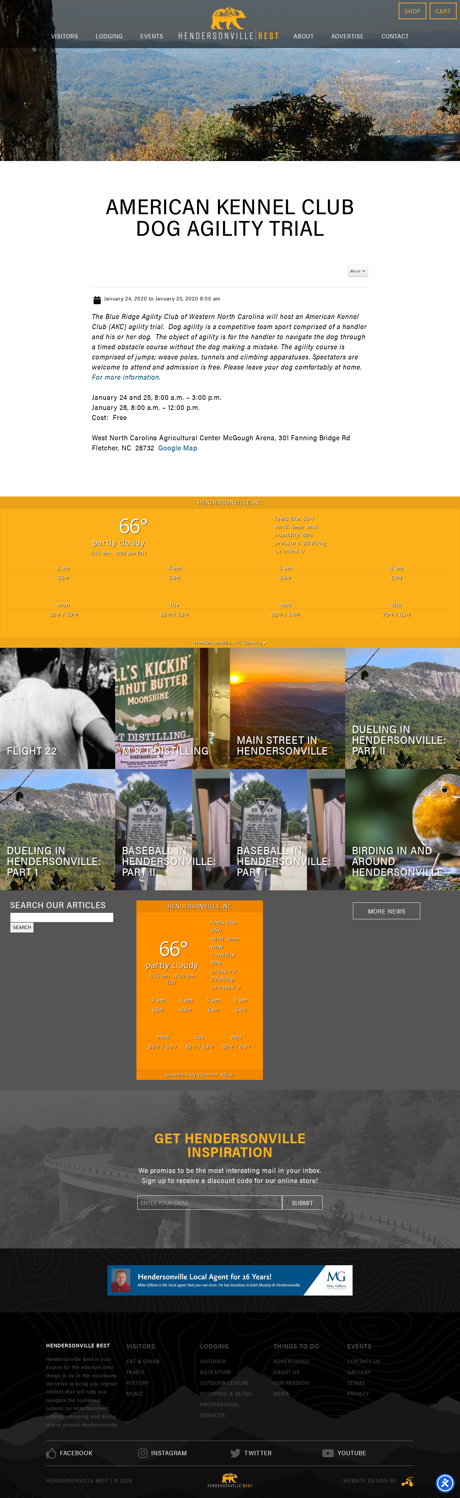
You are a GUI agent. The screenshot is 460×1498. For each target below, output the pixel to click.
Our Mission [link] (291, 1383)
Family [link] (135, 1372)
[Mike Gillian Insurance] (230, 1280)
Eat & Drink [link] (143, 1361)
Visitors (64, 36)
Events (151, 36)
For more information (125, 377)
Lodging (109, 36)
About (304, 36)
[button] (302, 1203)
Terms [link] (356, 1383)
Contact (395, 36)
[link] (76, 1453)
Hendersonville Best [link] (228, 24)
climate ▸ (230, 642)
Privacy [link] (358, 1393)
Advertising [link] (291, 1361)
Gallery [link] (359, 1372)
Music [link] (134, 1393)
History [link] (137, 1383)
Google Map (177, 447)
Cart (443, 11)
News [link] (281, 1393)
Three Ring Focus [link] (407, 1481)
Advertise (347, 36)
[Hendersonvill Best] (230, 1480)
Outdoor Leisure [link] (225, 1383)
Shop (412, 11)
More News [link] (387, 911)
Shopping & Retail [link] (226, 1393)
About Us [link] (286, 1372)
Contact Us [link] (364, 1361)
